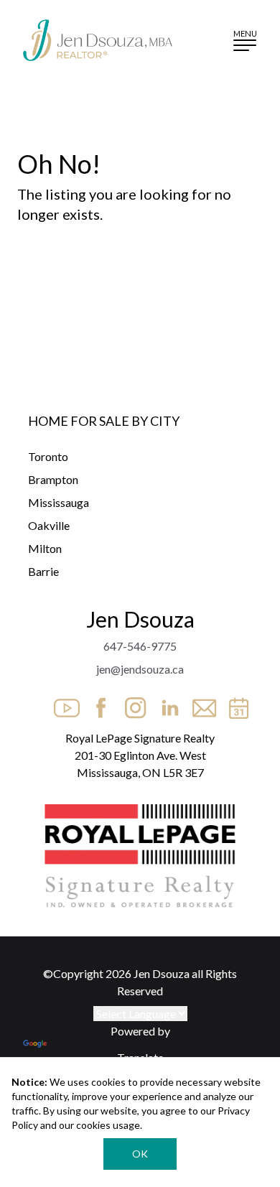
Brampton (53, 479)
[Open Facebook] (97, 703)
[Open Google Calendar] (234, 703)
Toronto (48, 456)
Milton (45, 548)
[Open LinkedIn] (165, 703)
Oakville (49, 525)
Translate (140, 1057)
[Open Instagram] (131, 703)
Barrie (43, 571)
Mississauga (58, 502)
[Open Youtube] (62, 703)
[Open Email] (200, 703)
